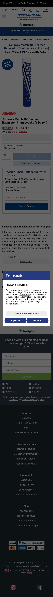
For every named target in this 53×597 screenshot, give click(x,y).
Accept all (37, 320)
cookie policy (25, 295)
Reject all (15, 320)
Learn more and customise (26, 313)
